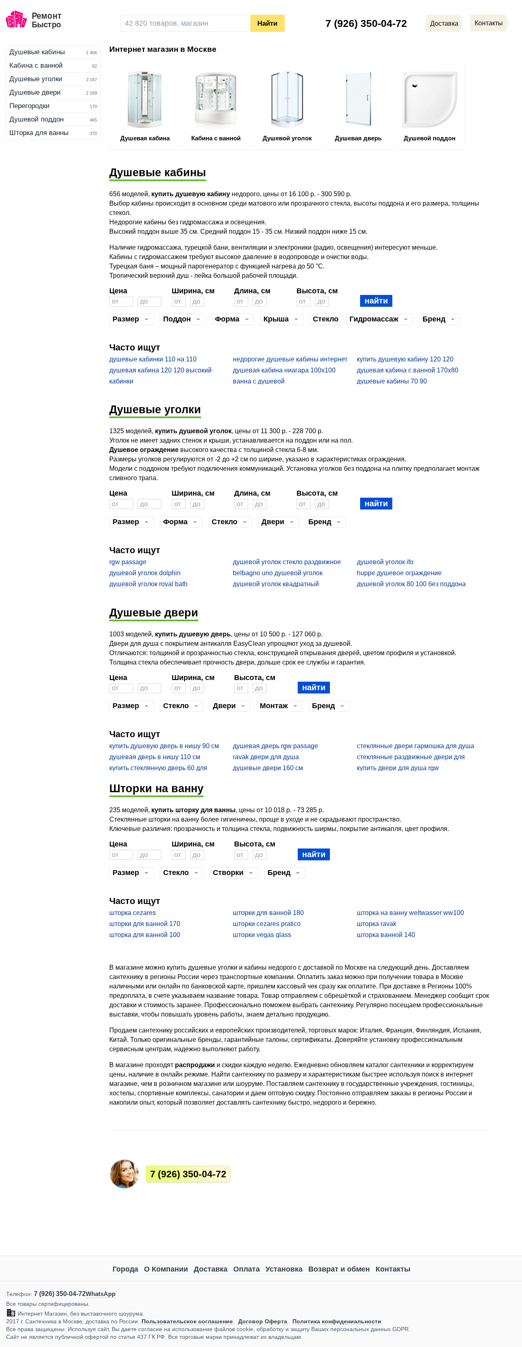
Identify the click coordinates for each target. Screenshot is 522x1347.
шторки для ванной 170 (144, 923)
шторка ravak (376, 923)
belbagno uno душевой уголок (278, 572)
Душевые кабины (37, 52)
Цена (118, 291)
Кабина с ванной (36, 65)
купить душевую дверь (193, 634)
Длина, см (252, 291)
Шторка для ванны (39, 133)
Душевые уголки (35, 79)
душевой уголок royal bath (148, 583)
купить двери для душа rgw (398, 767)
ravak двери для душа (266, 756)
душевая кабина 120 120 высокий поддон (160, 370)
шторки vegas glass (262, 934)
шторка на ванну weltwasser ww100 (410, 912)
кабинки (121, 381)
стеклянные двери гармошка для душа (415, 745)
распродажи (195, 1064)
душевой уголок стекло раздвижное (287, 561)
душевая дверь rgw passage (275, 745)
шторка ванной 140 (386, 934)
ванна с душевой (259, 381)
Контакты (393, 1269)
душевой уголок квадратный (276, 583)
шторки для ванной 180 (268, 912)
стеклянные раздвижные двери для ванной (411, 757)
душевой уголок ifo (385, 561)
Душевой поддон (36, 119)
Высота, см (317, 291)
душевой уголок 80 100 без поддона (411, 583)
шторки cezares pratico (267, 923)
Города (125, 1269)
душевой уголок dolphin (145, 572)
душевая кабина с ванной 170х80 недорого (407, 370)
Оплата (246, 1269)
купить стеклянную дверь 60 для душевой (158, 768)
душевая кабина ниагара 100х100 (284, 370)
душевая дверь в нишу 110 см (154, 756)
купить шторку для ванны (193, 809)
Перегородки (29, 106)
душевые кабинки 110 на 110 (153, 359)
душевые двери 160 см (268, 767)
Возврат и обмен (339, 1269)
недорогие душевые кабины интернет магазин (290, 359)
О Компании (166, 1269)
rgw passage (127, 561)
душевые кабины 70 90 (392, 381)
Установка (284, 1269)
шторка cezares (132, 912)
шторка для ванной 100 (144, 934)
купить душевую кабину (190, 194)
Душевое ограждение (144, 449)
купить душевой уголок (193, 431)
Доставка (211, 1269)
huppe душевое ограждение (399, 572)
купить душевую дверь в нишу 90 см (164, 745)
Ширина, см (193, 291)
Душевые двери (35, 92)
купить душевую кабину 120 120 (405, 359)
